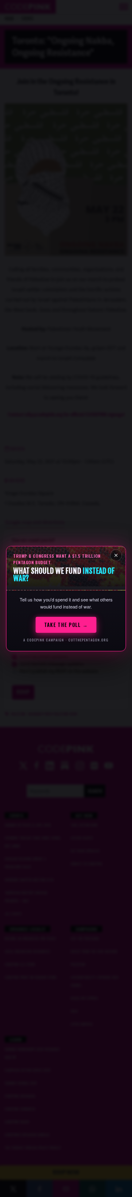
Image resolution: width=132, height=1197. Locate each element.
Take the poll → (66, 624)
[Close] (116, 555)
